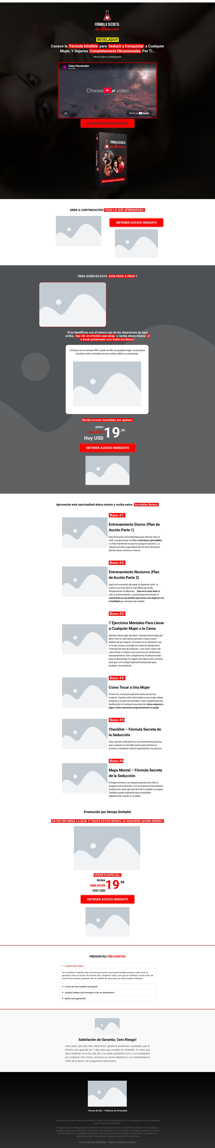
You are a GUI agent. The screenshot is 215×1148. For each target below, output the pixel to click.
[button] (107, 123)
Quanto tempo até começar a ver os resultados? (90, 992)
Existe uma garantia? (75, 998)
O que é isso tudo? (74, 966)
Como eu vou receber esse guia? (81, 986)
